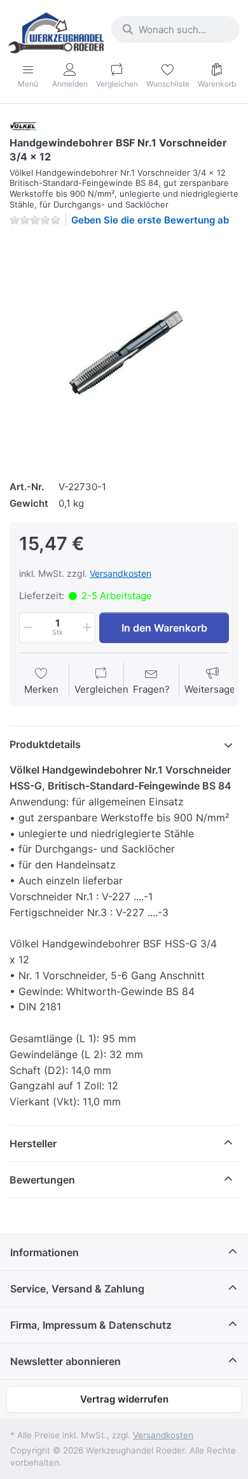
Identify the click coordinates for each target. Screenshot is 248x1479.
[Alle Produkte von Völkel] (26, 126)
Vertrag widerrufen (124, 1399)
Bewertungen (42, 1179)
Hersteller (33, 1143)
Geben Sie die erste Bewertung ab (150, 220)
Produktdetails (45, 744)
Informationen (44, 1252)
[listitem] (124, 351)
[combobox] (175, 29)
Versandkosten (120, 573)
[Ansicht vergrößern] (124, 351)
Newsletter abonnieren (65, 1361)
